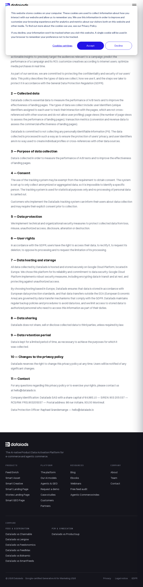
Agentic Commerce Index (84, 494)
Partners (46, 506)
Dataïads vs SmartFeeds (20, 560)
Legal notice (121, 578)
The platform (48, 472)
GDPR (134, 578)
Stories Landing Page (17, 494)
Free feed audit (78, 489)
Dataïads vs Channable (19, 534)
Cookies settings (62, 45)
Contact (115, 483)
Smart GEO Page (15, 500)
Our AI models (49, 478)
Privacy (107, 578)
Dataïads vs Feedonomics (21, 544)
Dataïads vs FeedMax (18, 550)
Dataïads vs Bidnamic (18, 555)
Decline (119, 45)
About (114, 472)
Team (114, 478)
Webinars (75, 483)
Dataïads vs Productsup (66, 534)
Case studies (48, 494)
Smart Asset (13, 478)
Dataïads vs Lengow (17, 539)
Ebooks (74, 478)
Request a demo (50, 489)
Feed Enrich (12, 472)
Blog (73, 472)
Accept (90, 45)
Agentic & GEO (49, 483)
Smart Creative (14, 483)
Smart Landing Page (17, 489)
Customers (47, 500)
